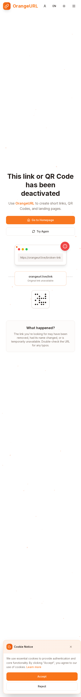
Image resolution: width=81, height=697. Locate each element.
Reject (42, 686)
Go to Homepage (43, 220)
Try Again (43, 231)
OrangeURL (24, 203)
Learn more (33, 667)
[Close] (73, 647)
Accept (42, 676)
